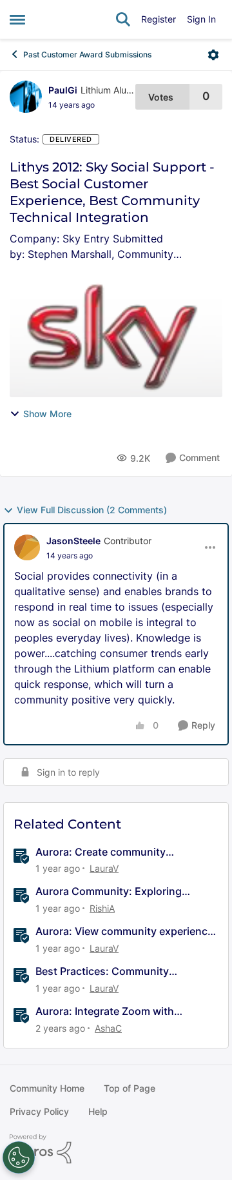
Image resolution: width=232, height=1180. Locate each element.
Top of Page (129, 1088)
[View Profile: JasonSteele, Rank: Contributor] (27, 547)
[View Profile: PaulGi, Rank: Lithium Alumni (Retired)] (26, 97)
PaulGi (62, 89)
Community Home (47, 1088)
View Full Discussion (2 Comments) (92, 509)
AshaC (108, 1028)
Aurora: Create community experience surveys (100, 852)
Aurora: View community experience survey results (124, 931)
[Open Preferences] (19, 1157)
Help (98, 1111)
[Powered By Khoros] (116, 1149)
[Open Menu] (213, 55)
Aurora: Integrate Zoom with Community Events (104, 1011)
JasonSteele (73, 540)
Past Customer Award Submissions (87, 54)
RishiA (102, 908)
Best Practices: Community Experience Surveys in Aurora (107, 971)
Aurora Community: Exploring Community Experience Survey (111, 891)
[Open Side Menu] (17, 19)
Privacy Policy (39, 1111)
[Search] (123, 19)
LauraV (104, 868)
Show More (47, 413)
